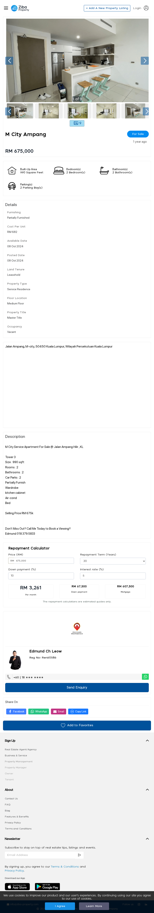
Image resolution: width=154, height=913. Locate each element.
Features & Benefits (17, 816)
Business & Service (16, 755)
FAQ (7, 804)
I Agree (60, 906)
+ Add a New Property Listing (107, 8)
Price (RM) (15, 554)
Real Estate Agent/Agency (20, 749)
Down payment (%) (22, 569)
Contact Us (11, 798)
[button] (77, 741)
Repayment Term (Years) (98, 554)
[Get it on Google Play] (47, 886)
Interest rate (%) (92, 569)
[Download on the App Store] (19, 886)
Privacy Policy (13, 822)
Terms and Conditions (18, 828)
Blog (7, 810)
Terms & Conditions (65, 866)
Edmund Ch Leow (45, 651)
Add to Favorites (80, 725)
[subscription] (79, 855)
